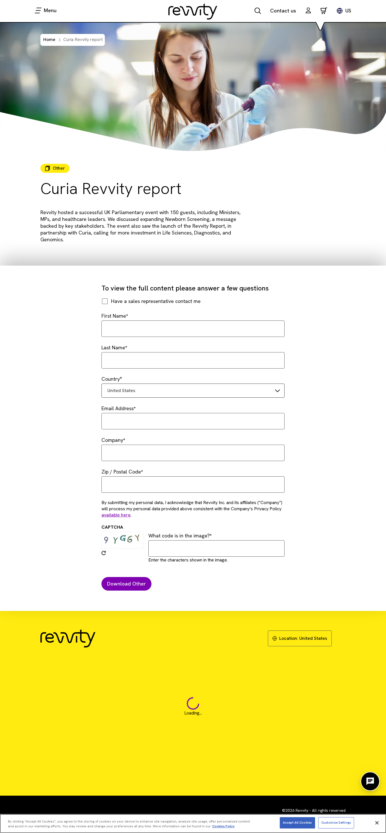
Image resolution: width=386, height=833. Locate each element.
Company (112, 440)
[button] (308, 11)
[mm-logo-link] (193, 11)
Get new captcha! (103, 553)
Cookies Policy (223, 826)
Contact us (283, 10)
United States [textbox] (121, 390)
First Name (113, 316)
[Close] (377, 823)
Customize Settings (336, 823)
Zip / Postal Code (121, 471)
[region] (193, 823)
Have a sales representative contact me (156, 301)
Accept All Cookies (297, 823)
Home (49, 39)
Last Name (113, 347)
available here (116, 515)
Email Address (117, 408)
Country (110, 379)
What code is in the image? (179, 535)
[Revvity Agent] (370, 781)
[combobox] (193, 391)
